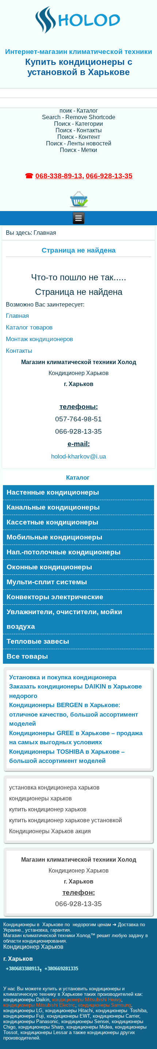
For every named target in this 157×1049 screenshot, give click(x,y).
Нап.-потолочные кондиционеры (63, 552)
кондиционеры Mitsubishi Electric (39, 1005)
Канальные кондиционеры (53, 507)
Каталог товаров (29, 327)
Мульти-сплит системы (47, 582)
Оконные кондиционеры (49, 567)
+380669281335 (61, 968)
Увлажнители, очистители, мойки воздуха (64, 619)
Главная (17, 315)
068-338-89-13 (58, 176)
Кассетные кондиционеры (52, 522)
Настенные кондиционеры (53, 492)
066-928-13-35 (109, 176)
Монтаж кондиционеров (39, 339)
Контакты (19, 350)
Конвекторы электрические (55, 597)
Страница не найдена (79, 250)
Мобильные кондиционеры (54, 537)
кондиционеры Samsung (104, 1005)
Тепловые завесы (38, 641)
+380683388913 (22, 968)
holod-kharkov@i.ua (78, 456)
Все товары (27, 656)
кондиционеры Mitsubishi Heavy (86, 999)
